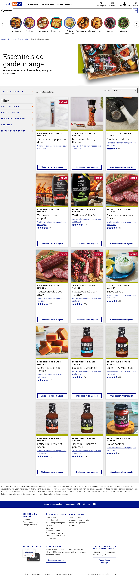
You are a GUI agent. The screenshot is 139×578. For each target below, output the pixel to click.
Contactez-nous (29, 519)
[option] (16, 24)
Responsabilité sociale (54, 533)
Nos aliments (33, 4)
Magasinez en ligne (53, 520)
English (25, 574)
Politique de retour (30, 525)
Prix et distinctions (53, 530)
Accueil (3, 39)
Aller (135, 10)
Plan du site (48, 574)
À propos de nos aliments (79, 520)
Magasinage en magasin (55, 523)
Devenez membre (56, 560)
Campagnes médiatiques (55, 536)
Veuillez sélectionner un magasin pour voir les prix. (51, 147)
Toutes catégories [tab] (12, 91)
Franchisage (50, 538)
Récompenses (47, 4)
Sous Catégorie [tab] (10, 106)
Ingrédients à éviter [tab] (13, 131)
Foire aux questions (30, 522)
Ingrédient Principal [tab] (13, 119)
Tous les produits (23, 39)
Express (49, 525)
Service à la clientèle (30, 515)
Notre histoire (51, 517)
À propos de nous (63, 4)
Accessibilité (36, 574)
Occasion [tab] (6, 125)
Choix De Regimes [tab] (11, 113)
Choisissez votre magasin (52, 167)
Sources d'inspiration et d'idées (78, 524)
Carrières (49, 528)
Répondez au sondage (104, 561)
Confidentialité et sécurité (64, 574)
